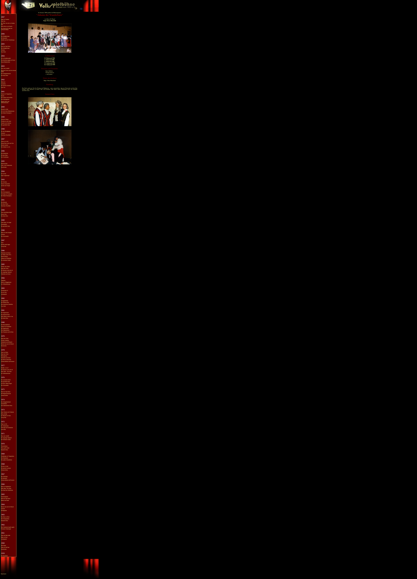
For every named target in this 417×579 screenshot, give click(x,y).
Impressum (3, 573)
